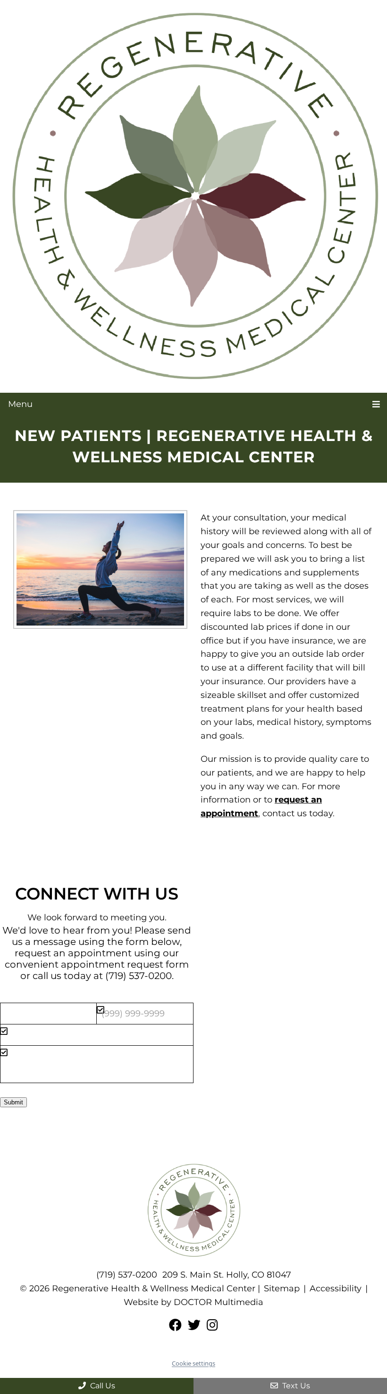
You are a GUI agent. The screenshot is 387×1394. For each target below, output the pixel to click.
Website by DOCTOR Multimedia (193, 1302)
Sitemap (282, 1288)
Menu (20, 404)
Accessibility (336, 1288)
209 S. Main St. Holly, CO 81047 (226, 1275)
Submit (13, 1102)
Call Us (101, 1385)
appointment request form (125, 964)
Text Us (295, 1385)
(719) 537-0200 (138, 975)
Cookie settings (193, 1363)
